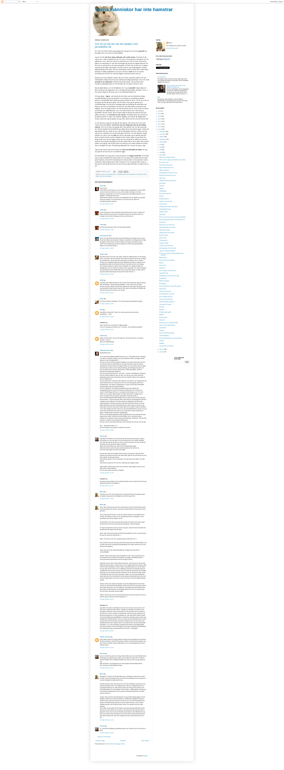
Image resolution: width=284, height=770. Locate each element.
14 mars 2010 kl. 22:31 (107, 344)
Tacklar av (162, 268)
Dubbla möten (163, 212)
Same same (162, 238)
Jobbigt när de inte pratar (166, 232)
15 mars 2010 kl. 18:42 (107, 599)
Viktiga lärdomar (164, 170)
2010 (159, 129)
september (162, 139)
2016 (159, 113)
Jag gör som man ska (165, 201)
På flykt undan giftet (165, 312)
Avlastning (162, 222)
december (162, 131)
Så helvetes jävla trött (165, 165)
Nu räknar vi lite (164, 162)
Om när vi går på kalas (166, 299)
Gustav (102, 436)
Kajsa (102, 298)
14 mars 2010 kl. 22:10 (107, 329)
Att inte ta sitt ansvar (165, 291)
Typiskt (161, 188)
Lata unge (162, 178)
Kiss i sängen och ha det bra (167, 270)
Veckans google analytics (167, 301)
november (162, 134)
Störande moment (164, 230)
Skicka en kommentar (104, 737)
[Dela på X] (123, 172)
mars (161, 155)
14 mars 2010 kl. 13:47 (107, 204)
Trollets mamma (105, 637)
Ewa (101, 309)
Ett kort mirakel (163, 235)
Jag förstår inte (163, 273)
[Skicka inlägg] (114, 171)
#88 (159, 97)
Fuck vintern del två (165, 193)
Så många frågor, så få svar (167, 227)
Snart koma (162, 265)
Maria (101, 492)
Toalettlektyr (162, 191)
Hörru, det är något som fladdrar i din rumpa (172, 160)
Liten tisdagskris (164, 335)
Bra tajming (162, 283)
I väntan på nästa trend (166, 245)
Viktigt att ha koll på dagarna (167, 180)
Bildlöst (161, 314)
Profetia (161, 340)
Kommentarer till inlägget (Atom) (115, 744)
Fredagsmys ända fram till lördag (169, 276)
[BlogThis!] (121, 172)
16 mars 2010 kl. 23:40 (107, 733)
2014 (159, 119)
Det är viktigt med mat (165, 296)
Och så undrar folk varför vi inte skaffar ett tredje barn (176, 86)
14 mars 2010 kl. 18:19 (107, 292)
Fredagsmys (163, 278)
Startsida (123, 740)
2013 (159, 121)
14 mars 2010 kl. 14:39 (107, 218)
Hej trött (161, 186)
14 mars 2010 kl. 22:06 (107, 316)
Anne (101, 185)
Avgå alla (162, 320)
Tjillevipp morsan (105, 350)
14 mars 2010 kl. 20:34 (107, 303)
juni (160, 147)
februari (161, 349)
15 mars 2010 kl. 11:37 (106, 486)
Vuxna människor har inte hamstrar (134, 9)
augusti (161, 142)
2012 (159, 124)
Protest (161, 196)
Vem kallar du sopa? (165, 304)
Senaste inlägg (100, 740)
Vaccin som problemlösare (167, 325)
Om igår (161, 307)
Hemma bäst (163, 204)
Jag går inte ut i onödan (166, 346)
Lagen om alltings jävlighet (167, 251)
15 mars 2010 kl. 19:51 (107, 631)
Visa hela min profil (172, 48)
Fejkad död (162, 289)
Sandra (102, 335)
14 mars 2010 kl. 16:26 (107, 248)
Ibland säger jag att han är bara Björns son (172, 219)
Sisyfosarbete (163, 240)
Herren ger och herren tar (167, 225)
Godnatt (161, 309)
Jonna (102, 210)
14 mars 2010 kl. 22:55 (107, 430)
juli (160, 144)
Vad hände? (163, 327)
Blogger (145, 756)
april (160, 152)
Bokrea (161, 263)
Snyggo (161, 330)
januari (161, 352)
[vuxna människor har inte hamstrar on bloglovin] (163, 60)
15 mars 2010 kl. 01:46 (107, 473)
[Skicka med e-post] (119, 172)
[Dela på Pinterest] (127, 172)
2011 (159, 126)
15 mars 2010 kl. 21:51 (107, 668)
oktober (161, 136)
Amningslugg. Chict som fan (167, 248)
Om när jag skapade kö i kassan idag (170, 338)
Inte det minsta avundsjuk (167, 260)
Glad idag (162, 214)
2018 (159, 111)
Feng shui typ (163, 317)
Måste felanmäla (164, 281)
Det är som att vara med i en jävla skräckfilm (172, 217)
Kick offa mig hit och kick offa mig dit (170, 286)
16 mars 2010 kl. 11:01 (106, 720)
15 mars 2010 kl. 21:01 (107, 647)
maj (160, 149)
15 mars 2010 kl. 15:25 (107, 498)
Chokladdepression (165, 209)
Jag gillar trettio (163, 243)
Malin (101, 280)
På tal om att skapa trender (167, 157)
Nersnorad (162, 183)
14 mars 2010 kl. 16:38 (107, 274)
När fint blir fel (162, 77)
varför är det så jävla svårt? (108, 174)
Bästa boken (163, 257)
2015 (159, 116)
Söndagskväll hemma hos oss (168, 173)
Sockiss (102, 254)
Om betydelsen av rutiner (166, 294)
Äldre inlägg (145, 740)
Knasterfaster (104, 235)
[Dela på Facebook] (125, 172)
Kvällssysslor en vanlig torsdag (168, 322)
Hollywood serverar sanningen (168, 206)
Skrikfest (161, 343)
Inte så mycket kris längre (166, 333)
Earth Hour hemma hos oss (167, 175)
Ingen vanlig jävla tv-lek (166, 167)
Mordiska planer (164, 199)
